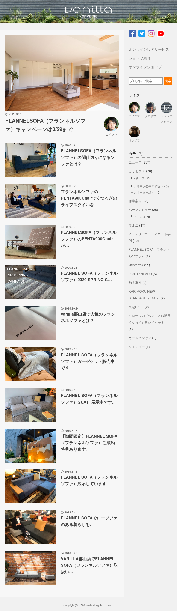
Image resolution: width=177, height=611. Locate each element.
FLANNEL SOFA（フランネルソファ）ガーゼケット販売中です (89, 361)
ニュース (135, 162)
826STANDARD (140, 273)
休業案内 (135, 200)
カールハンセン (140, 337)
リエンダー (137, 346)
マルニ (133, 225)
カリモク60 (137, 170)
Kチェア (139, 178)
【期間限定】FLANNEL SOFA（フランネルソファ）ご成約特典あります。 (89, 442)
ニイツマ (111, 134)
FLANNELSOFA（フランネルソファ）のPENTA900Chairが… (88, 238)
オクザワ (134, 140)
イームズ (139, 217)
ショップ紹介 (140, 58)
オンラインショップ (145, 66)
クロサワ (150, 116)
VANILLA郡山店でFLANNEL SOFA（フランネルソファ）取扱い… (89, 565)
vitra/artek (136, 264)
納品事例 (135, 282)
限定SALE (136, 306)
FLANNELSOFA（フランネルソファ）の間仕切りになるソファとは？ (88, 157)
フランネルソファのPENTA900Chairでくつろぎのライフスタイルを (89, 197)
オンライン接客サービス (149, 49)
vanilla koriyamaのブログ (88, 11)
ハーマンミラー (140, 209)
